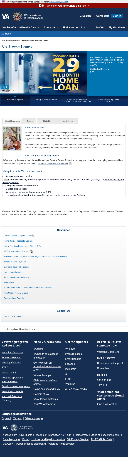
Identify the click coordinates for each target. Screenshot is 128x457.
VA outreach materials (45, 399)
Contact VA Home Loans (14, 316)
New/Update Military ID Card (16, 293)
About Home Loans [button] (12, 120)
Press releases (73, 354)
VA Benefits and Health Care (19, 27)
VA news (70, 349)
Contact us (102, 16)
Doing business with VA (46, 389)
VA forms (38, 349)
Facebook (70, 364)
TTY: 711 (102, 385)
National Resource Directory (12, 398)
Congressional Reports (14, 298)
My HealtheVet (117, 27)
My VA (100, 27)
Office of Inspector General (105, 435)
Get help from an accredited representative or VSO (47, 366)
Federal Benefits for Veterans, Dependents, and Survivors (28, 288)
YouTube (70, 384)
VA (3, 41)
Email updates (73, 359)
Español (6, 418)
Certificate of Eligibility (99, 69)
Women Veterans (11, 357)
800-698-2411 (105, 380)
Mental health (9, 372)
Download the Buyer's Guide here (53, 163)
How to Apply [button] (67, 120)
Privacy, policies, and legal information (43, 439)
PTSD (5, 367)
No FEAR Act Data (101, 439)
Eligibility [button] (47, 120)
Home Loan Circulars (13, 272)
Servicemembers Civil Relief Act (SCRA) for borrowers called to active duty (35, 257)
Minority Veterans (11, 362)
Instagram (70, 369)
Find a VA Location (74, 27)
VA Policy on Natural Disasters (17, 251)
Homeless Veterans (12, 352)
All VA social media (76, 389)
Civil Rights (25, 435)
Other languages (34, 418)
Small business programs (16, 386)
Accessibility (10, 435)
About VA (49, 27)
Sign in (117, 16)
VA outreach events (12, 391)
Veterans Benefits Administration (19, 41)
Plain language (11, 439)
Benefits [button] (30, 120)
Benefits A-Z (9, 282)
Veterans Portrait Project (61, 443)
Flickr (68, 379)
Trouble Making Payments (15, 262)
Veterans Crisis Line (108, 352)
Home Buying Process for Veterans (18, 241)
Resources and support (110, 363)
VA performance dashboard (30, 443)
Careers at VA (41, 394)
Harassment (81, 435)
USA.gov (8, 443)
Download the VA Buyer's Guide (17, 236)
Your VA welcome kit (44, 404)
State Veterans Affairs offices (45, 382)
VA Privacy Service (78, 439)
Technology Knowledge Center (17, 277)
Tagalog (17, 418)
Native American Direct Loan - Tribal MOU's (22, 246)
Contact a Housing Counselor (16, 267)
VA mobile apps (42, 375)
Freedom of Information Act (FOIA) (53, 435)
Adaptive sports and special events (13, 379)
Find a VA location (107, 404)
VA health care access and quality (45, 355)
